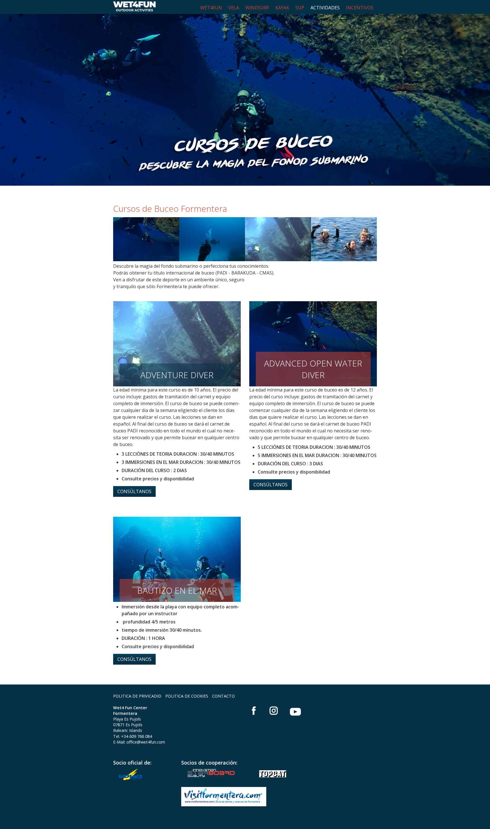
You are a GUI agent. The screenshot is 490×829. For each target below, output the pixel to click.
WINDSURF (257, 8)
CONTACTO (223, 696)
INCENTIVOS (359, 8)
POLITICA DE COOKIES (186, 696)
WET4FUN (211, 8)
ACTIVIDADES (325, 8)
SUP (299, 8)
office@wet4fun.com (145, 742)
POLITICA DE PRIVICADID (137, 696)
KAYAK (282, 8)
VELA (233, 8)
